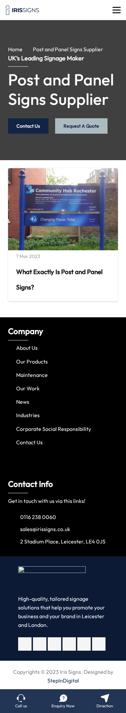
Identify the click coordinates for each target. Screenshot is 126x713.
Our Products (32, 361)
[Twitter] (39, 644)
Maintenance (32, 375)
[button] (6, 388)
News (22, 401)
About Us (27, 347)
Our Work (28, 388)
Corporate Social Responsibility (53, 429)
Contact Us (29, 442)
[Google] (69, 644)
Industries (28, 415)
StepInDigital (63, 680)
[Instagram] (54, 644)
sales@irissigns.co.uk (45, 529)
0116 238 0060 (38, 517)
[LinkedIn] (84, 644)
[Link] (22, 10)
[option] (63, 388)
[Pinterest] (99, 644)
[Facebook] (25, 644)
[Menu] (116, 10)
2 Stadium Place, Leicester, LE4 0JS (63, 541)
